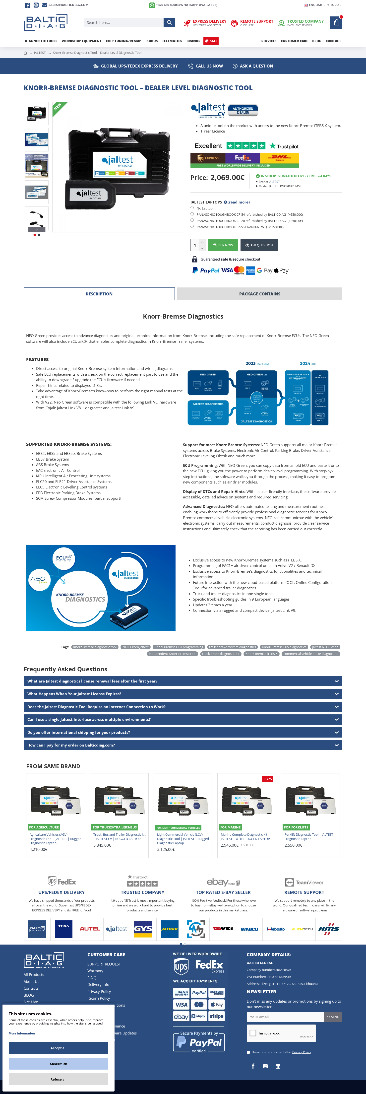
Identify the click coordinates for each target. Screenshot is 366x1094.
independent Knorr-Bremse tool (172, 653)
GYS (143, 940)
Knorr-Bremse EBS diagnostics (284, 647)
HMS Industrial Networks (329, 940)
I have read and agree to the (281, 1052)
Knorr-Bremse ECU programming (179, 647)
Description (99, 294)
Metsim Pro (196, 940)
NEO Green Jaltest (135, 647)
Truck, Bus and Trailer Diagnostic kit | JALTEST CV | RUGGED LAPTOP (119, 836)
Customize (58, 1063)
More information (22, 1033)
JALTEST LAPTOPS (220, 202)
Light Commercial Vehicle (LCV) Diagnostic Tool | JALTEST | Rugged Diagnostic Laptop (183, 838)
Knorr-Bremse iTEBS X (261, 653)
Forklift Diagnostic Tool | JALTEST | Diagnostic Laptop (310, 836)
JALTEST (40, 52)
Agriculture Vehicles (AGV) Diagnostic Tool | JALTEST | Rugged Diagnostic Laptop (55, 838)
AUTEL (90, 940)
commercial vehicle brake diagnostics (311, 653)
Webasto (275, 940)
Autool (170, 940)
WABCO (249, 940)
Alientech (302, 940)
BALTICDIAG (37, 940)
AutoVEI (223, 940)
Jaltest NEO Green (325, 647)
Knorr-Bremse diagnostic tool (95, 647)
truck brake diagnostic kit (221, 653)
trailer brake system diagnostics (232, 647)
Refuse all (58, 1079)
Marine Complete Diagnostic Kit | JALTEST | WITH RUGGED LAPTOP (245, 836)
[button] (37, 102)
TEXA (63, 940)
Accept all (58, 1048)
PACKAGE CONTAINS (259, 294)
